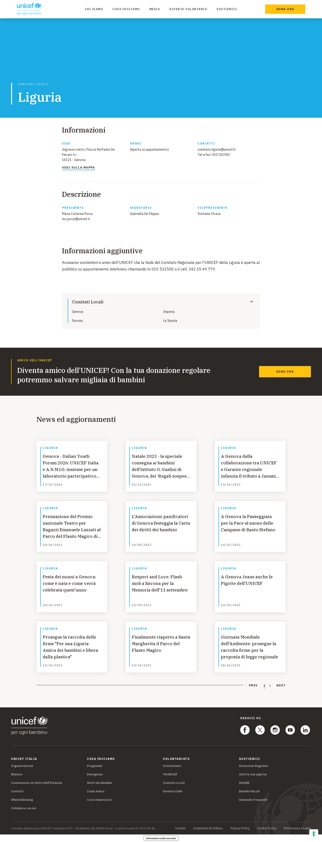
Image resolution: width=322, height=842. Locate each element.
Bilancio (16, 774)
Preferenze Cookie (297, 828)
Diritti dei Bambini (99, 783)
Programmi (94, 766)
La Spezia (170, 320)
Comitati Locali (33, 84)
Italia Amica (95, 791)
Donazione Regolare (253, 766)
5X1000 (244, 783)
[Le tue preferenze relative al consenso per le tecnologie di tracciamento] (313, 833)
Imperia (169, 311)
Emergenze (95, 774)
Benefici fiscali (249, 791)
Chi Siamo (94, 9)
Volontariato (172, 766)
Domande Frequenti (253, 800)
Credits (180, 828)
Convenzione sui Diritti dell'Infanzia (36, 783)
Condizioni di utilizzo (208, 828)
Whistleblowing (22, 800)
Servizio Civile (172, 791)
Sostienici (227, 9)
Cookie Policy (266, 828)
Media (154, 9)
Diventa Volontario (188, 9)
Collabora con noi (23, 808)
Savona (77, 320)
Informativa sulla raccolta (161, 838)
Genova (77, 311)
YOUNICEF (170, 774)
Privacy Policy (240, 828)
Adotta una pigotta (253, 774)
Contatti (17, 791)
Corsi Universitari (99, 800)
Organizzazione (22, 766)
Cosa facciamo (126, 9)
